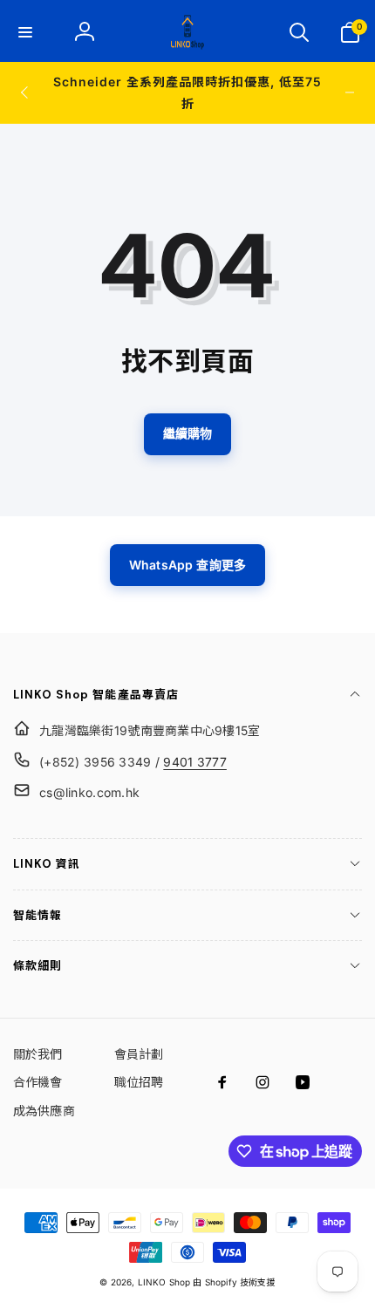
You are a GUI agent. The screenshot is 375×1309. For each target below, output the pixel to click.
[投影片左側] (25, 92)
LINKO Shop (164, 1282)
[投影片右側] (350, 92)
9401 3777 (195, 761)
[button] (25, 32)
